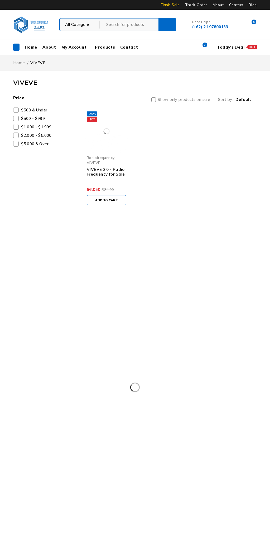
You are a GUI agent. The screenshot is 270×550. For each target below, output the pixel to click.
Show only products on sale (184, 99)
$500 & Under (34, 109)
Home (19, 62)
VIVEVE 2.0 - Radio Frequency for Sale (106, 172)
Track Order (196, 5)
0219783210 (12, 292)
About (218, 5)
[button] (106, 200)
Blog (253, 5)
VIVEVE (93, 162)
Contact (236, 5)
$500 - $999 (33, 118)
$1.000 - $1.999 (36, 126)
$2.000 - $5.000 (36, 135)
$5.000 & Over (35, 143)
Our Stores (72, 279)
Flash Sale (170, 5)
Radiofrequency (100, 157)
